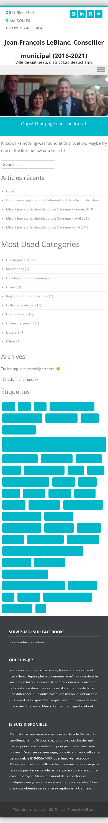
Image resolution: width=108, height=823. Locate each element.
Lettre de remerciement (22, 528)
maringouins (89, 528)
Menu (54, 70)
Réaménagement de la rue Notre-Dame (34, 585)
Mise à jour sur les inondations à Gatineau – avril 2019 (47, 218)
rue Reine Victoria (50, 562)
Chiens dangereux (20, 323)
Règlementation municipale (27, 296)
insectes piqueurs (44, 505)
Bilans (11, 341)
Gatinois (11, 493)
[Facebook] (90, 13)
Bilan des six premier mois (72, 406)
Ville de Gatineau (17, 608)
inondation (85, 493)
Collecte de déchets (21, 305)
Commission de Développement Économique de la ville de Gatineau (48, 444)
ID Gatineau (34, 493)
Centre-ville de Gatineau (22, 418)
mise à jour (13, 539)
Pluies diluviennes (82, 539)
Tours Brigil (29, 597)
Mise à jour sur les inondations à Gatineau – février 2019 (49, 209)
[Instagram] (73, 13)
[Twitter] (98, 13)
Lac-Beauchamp (59, 516)
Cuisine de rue (17, 314)
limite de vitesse (59, 528)
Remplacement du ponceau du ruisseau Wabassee (43, 551)
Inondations (15, 268)
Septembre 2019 (83, 585)
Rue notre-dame (17, 562)
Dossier (76, 470)
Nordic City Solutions (45, 539)
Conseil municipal (56, 459)
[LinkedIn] (82, 13)
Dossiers (13, 332)
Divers (11, 287)
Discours (11, 470)
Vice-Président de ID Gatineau (68, 597)
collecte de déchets (19, 429)
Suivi (8, 597)
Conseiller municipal (20, 459)
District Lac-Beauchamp (44, 470)
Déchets (96, 470)
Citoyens (89, 418)
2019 (24, 406)
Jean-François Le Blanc (83, 505)
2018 (8, 406)
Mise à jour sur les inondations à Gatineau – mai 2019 (47, 227)
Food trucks (64, 482)
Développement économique (28, 278)
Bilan (40, 406)
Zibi (40, 608)
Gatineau (87, 482)
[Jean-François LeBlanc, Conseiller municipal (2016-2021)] (54, 113)
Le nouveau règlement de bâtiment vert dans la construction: (53, 200)
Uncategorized (17, 260)
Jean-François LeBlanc (22, 516)
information (60, 493)
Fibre (10, 191)
